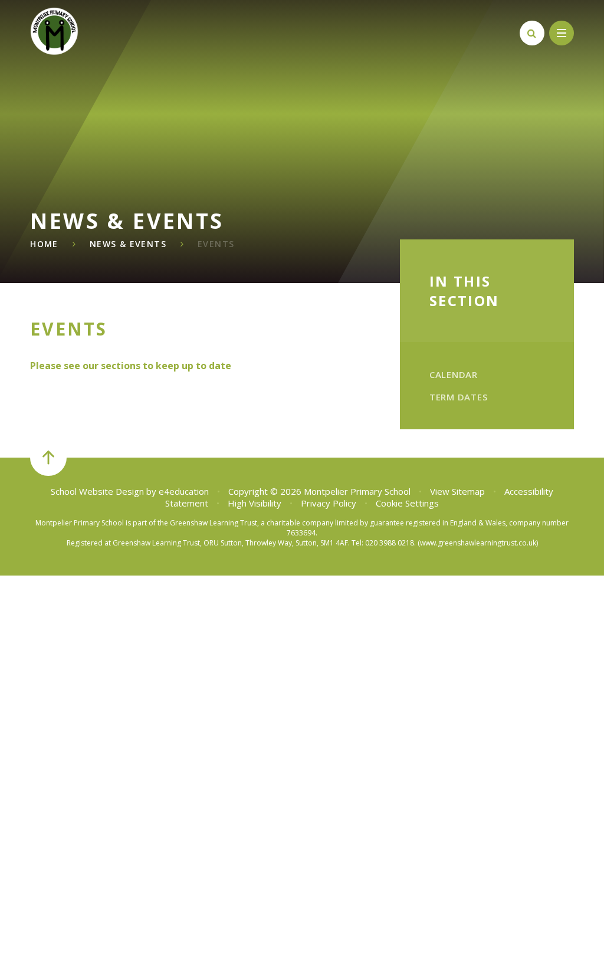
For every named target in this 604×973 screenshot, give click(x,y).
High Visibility (254, 503)
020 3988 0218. (390, 543)
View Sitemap (457, 491)
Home (44, 243)
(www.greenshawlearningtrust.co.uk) (477, 543)
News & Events (128, 243)
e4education (184, 491)
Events (216, 243)
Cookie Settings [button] (407, 503)
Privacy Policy (328, 503)
